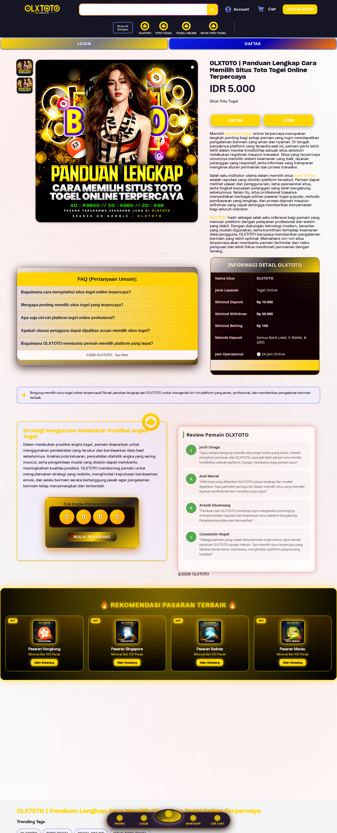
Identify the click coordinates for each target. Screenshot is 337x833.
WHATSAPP (193, 823)
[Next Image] (194, 142)
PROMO (119, 823)
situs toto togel (238, 133)
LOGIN (84, 43)
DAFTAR (253, 43)
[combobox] (143, 9)
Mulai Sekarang (91, 537)
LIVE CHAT (217, 823)
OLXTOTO (218, 217)
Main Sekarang (44, 662)
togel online (304, 175)
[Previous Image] (39, 142)
